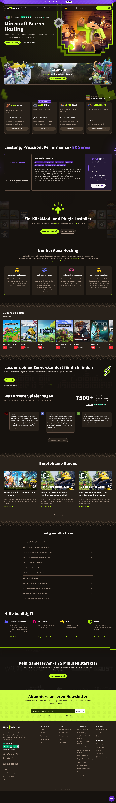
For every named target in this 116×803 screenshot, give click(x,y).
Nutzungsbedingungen (9, 776)
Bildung (98, 750)
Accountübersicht (101, 729)
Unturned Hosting (82, 765)
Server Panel (100, 733)
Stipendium (99, 754)
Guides (98, 736)
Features (39, 8)
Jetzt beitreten (14, 637)
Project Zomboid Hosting (85, 759)
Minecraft (23, 8)
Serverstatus (100, 744)
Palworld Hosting (82, 756)
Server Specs (63, 743)
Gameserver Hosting (65, 729)
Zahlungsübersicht (83, 8)
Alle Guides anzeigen (58, 515)
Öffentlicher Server (101, 757)
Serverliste (62, 739)
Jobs (41, 743)
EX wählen (97, 186)
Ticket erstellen (100, 747)
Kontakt (42, 733)
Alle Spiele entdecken (29, 43)
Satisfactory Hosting (83, 769)
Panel (93, 8)
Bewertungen (44, 736)
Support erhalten (43, 637)
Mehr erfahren (75, 637)
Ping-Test (8, 380)
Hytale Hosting (81, 733)
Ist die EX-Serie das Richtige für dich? (17, 181)
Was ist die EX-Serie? (17, 163)
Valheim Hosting (82, 747)
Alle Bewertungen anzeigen (58, 440)
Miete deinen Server (11, 43)
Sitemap (5, 770)
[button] (31, 8)
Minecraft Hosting (82, 729)
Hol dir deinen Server (57, 78)
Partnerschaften (45, 739)
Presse (42, 746)
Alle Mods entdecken (48, 231)
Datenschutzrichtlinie (72, 716)
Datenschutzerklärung (9, 773)
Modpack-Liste (63, 733)
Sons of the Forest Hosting (85, 772)
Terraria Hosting (82, 762)
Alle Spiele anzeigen (8, 316)
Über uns (43, 729)
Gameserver (30, 8)
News (50, 8)
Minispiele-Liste (63, 736)
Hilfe (44, 8)
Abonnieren (80, 711)
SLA (4, 780)
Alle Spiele (80, 775)
